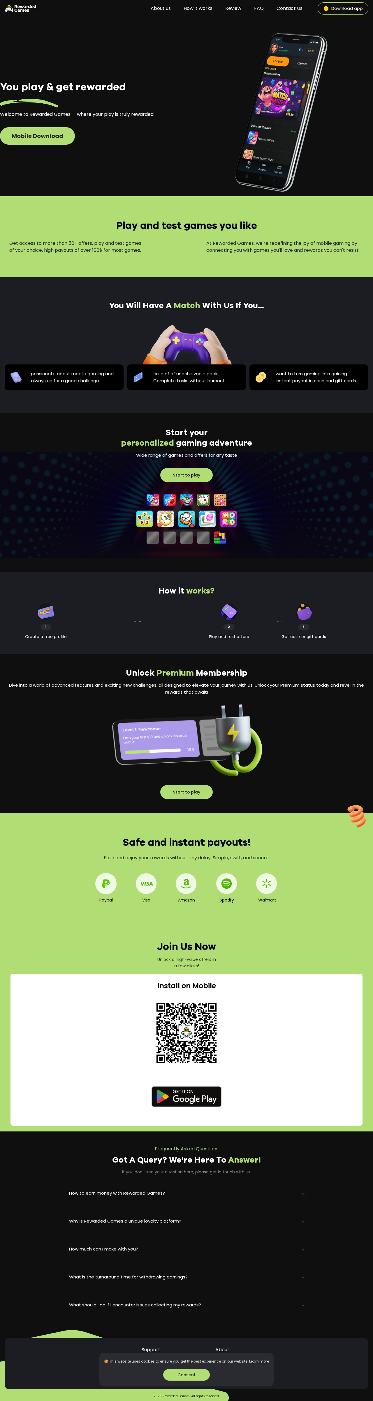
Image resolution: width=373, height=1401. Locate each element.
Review (233, 8)
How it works (198, 8)
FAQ (259, 8)
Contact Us (289, 8)
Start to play (186, 475)
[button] (186, 1193)
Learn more (259, 1361)
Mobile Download (37, 136)
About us (161, 8)
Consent (186, 1375)
